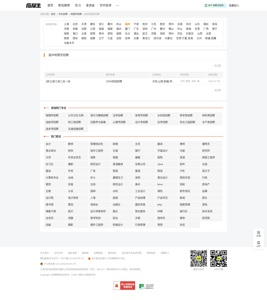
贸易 (70, 184)
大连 (110, 38)
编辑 (137, 157)
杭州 (144, 24)
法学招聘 (118, 115)
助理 (115, 143)
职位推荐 (64, 5)
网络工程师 (208, 157)
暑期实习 (118, 177)
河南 (153, 33)
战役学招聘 (52, 122)
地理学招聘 (76, 14)
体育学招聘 (141, 115)
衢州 (110, 24)
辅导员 (206, 143)
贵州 (101, 33)
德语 (115, 170)
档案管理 (185, 204)
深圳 (144, 28)
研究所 (206, 150)
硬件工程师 (96, 224)
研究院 (206, 217)
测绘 (182, 184)
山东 (197, 24)
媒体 (182, 217)
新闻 (182, 197)
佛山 (171, 28)
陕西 (66, 38)
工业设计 (140, 191)
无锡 (179, 24)
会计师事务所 (98, 211)
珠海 (188, 28)
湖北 (136, 33)
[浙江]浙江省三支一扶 (58, 81)
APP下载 (218, 269)
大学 (48, 157)
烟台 (206, 24)
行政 (204, 177)
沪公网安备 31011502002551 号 (60, 264)
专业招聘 (63, 14)
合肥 (83, 28)
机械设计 (118, 224)
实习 (78, 5)
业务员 (49, 217)
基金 (48, 170)
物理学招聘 (52, 115)
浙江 (101, 24)
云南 (83, 33)
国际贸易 (140, 204)
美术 (137, 184)
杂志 (182, 224)
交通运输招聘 (75, 128)
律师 (182, 143)
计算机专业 (52, 177)
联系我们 (112, 253)
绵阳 (83, 38)
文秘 (182, 150)
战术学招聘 (52, 128)
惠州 (162, 28)
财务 (70, 150)
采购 (137, 177)
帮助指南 (151, 253)
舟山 (118, 24)
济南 (66, 28)
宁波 (136, 24)
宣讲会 (90, 5)
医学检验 (95, 217)
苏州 (188, 24)
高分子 (206, 170)
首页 (50, 5)
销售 (93, 157)
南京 (162, 24)
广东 (136, 28)
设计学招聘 (141, 122)
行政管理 (140, 224)
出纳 (70, 177)
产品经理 (140, 197)
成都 (92, 38)
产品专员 (162, 197)
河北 (179, 33)
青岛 (214, 24)
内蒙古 (169, 38)
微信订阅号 (198, 269)
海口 (75, 33)
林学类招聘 (186, 115)
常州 (171, 24)
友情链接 (98, 253)
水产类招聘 (208, 122)
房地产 (206, 184)
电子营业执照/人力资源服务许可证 (108, 258)
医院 (160, 157)
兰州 (199, 38)
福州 (118, 28)
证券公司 (140, 164)
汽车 (182, 170)
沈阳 (118, 38)
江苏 (153, 24)
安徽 (75, 28)
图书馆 (49, 204)
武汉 (144, 33)
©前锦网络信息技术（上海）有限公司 (68, 275)
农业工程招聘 (187, 122)
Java (160, 164)
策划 (70, 204)
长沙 (127, 33)
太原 (208, 33)
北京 (75, 24)
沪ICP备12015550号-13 (72, 258)
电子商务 (73, 197)
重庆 (92, 24)
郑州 (171, 33)
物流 (188, 81)
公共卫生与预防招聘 (78, 115)
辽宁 (101, 38)
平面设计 (162, 150)
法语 (204, 164)
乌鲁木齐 (69, 42)
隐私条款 (72, 253)
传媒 (160, 211)
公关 (70, 191)
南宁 (214, 28)
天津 (83, 24)
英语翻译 (118, 164)
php (159, 204)
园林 (93, 191)
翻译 (160, 143)
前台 (115, 217)
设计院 (49, 197)
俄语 (137, 170)
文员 (137, 143)
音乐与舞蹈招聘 (99, 115)
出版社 (116, 204)
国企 (115, 211)
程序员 (161, 217)
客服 (115, 157)
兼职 (70, 164)
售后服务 (140, 211)
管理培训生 (96, 143)
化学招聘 (162, 122)
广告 (93, 170)
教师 (70, 143)
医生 (204, 197)
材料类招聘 (208, 115)
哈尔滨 (157, 38)
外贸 (70, 170)
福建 (110, 28)
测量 (70, 217)
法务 (93, 184)
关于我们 (44, 253)
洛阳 (162, 33)
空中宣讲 (105, 5)
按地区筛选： (52, 24)
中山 (179, 28)
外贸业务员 (74, 157)
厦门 (127, 28)
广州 (153, 28)
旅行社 (183, 211)
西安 (75, 38)
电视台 (94, 204)
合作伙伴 (58, 253)
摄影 (70, 224)
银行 (137, 150)
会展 (204, 191)
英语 (182, 157)
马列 (182, 81)
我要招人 (234, 5)
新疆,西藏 (210, 38)
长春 (136, 38)
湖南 (118, 33)
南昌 (101, 28)
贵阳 (110, 33)
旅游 (115, 197)
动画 (48, 224)
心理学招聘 (119, 122)
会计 (48, 143)
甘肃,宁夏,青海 (184, 38)
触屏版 (85, 253)
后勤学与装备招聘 (100, 122)
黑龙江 (146, 38)
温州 (127, 24)
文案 (137, 217)
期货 (48, 184)
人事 (93, 197)
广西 (206, 28)
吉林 (127, 38)
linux (160, 184)
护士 (93, 177)
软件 (182, 164)
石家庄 (190, 33)
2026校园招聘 (114, 81)
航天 (70, 211)
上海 (66, 24)
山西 (199, 33)
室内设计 (162, 177)
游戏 (204, 204)
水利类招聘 (163, 115)
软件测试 (185, 191)
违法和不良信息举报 (131, 253)
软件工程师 (96, 150)
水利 (194, 81)
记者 (48, 191)
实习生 (49, 164)
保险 (160, 191)
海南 (66, 33)
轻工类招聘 (74, 122)
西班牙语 (185, 177)
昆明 (92, 33)
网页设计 (95, 164)
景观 (160, 224)
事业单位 (51, 150)
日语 (115, 150)
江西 (92, 28)
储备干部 (51, 211)
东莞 (197, 28)
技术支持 (207, 211)
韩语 (160, 170)
